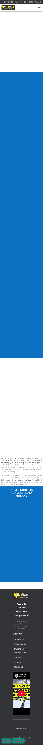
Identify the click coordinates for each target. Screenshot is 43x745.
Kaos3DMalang (18, 738)
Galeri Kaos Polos (21, 644)
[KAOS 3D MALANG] (8, 7)
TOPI (21, 264)
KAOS (21, 130)
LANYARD (21, 352)
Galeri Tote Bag (20, 639)
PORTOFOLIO (18, 657)
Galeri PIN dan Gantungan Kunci (20, 650)
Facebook (19, 733)
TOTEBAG (21, 175)
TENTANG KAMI (19, 667)
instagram (23, 733)
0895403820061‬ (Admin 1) (12, 2)
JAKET (21, 308)
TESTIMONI (17, 662)
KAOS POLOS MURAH (21, 18)
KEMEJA (21, 219)
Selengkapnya (21, 27)
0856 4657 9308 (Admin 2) (32, 2)
